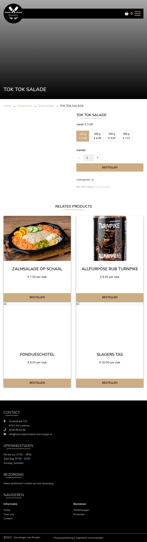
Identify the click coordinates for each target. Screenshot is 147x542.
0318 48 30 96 (17, 430)
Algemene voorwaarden (89, 537)
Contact (8, 518)
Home (7, 510)
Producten (79, 514)
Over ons (9, 514)
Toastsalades (103, 186)
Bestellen (109, 167)
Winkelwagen (81, 510)
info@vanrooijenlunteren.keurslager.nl (30, 434)
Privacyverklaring (63, 537)
